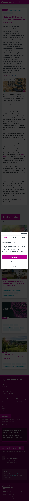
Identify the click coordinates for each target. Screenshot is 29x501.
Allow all (14, 257)
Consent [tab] (5, 237)
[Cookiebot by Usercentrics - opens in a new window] (21, 233)
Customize (13, 261)
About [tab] (23, 237)
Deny (14, 266)
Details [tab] (14, 237)
